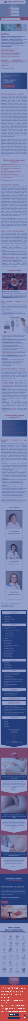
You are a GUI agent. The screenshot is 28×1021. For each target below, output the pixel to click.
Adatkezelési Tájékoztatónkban (8, 995)
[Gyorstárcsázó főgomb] (25, 1017)
